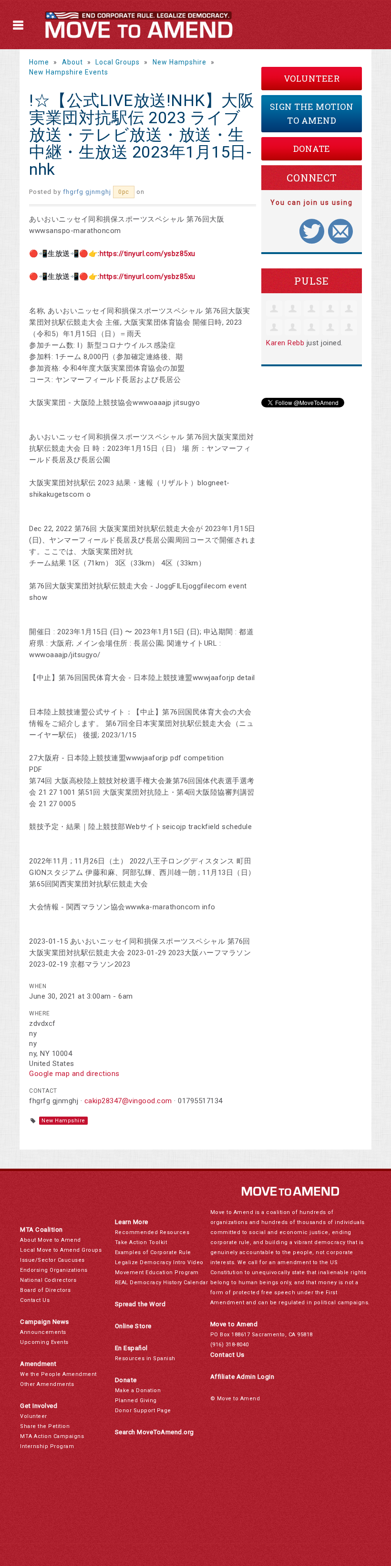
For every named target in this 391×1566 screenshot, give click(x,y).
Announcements (43, 1332)
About (72, 62)
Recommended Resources (152, 1232)
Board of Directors (45, 1290)
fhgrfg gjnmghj (87, 191)
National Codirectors (48, 1280)
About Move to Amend (50, 1240)
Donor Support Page (143, 1410)
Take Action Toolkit (141, 1242)
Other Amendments (47, 1384)
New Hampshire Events (68, 72)
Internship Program (47, 1446)
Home (39, 62)
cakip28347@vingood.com (128, 1101)
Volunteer (312, 78)
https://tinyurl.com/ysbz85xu (148, 253)
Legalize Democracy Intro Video (159, 1262)
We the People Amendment (58, 1374)
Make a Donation (138, 1390)
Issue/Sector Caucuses (52, 1260)
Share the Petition (45, 1426)
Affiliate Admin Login (242, 1376)
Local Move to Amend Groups (61, 1250)
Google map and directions (74, 1073)
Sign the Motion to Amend (312, 113)
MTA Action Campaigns (52, 1436)
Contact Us (35, 1300)
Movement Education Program (157, 1272)
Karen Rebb (285, 343)
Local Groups (117, 62)
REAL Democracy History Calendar (161, 1282)
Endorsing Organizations (54, 1270)
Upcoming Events (44, 1342)
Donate (311, 148)
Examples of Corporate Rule (153, 1252)
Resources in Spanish (145, 1358)
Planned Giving (136, 1400)
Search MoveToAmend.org (154, 1432)
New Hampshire (179, 62)
